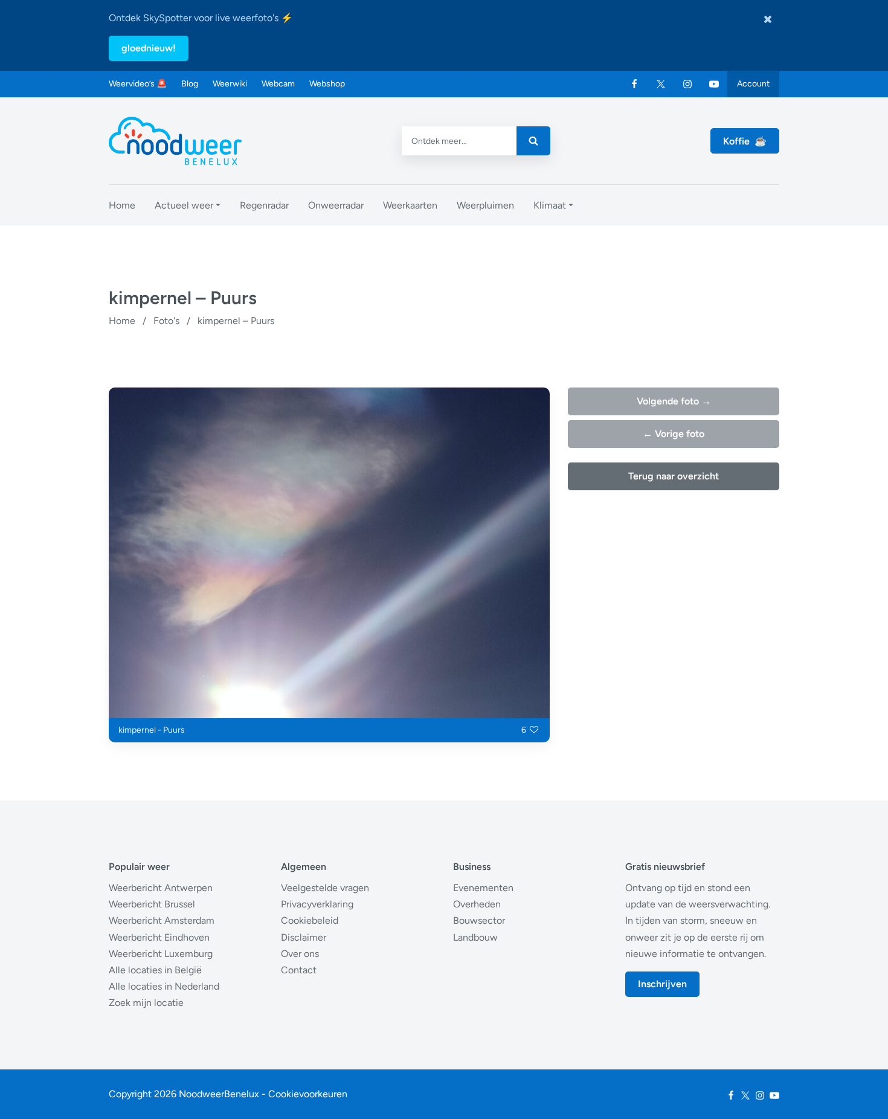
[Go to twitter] (661, 84)
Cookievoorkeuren (307, 1094)
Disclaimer (303, 937)
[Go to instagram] (687, 84)
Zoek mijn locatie (146, 1002)
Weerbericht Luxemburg (161, 953)
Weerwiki (230, 84)
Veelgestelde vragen (325, 888)
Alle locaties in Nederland (164, 986)
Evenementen (483, 888)
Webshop (327, 84)
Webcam (278, 84)
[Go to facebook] (634, 84)
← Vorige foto (673, 433)
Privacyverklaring (317, 904)
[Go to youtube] (714, 84)
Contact (299, 970)
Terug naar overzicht (673, 476)
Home (122, 320)
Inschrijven (662, 984)
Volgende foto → (674, 401)
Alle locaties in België (155, 970)
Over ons (300, 953)
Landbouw (475, 937)
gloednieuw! (148, 48)
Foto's (166, 320)
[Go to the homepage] (175, 141)
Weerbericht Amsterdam (161, 920)
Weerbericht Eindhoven (159, 937)
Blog (189, 84)
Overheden (477, 904)
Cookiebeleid (309, 920)
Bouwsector (479, 920)
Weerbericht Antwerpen (161, 888)
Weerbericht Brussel (152, 904)
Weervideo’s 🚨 (138, 84)
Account (753, 84)
